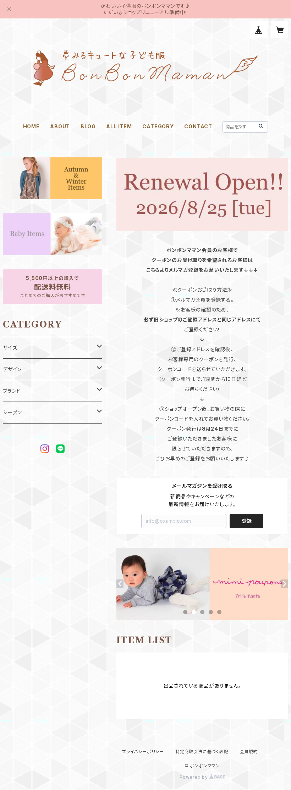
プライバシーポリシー (143, 751)
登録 (247, 521)
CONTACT (198, 126)
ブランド (12, 391)
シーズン (12, 412)
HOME (31, 126)
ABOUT (60, 126)
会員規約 (249, 751)
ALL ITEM (119, 126)
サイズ (10, 347)
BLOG (88, 126)
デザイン (12, 369)
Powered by (194, 777)
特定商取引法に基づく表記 (202, 751)
